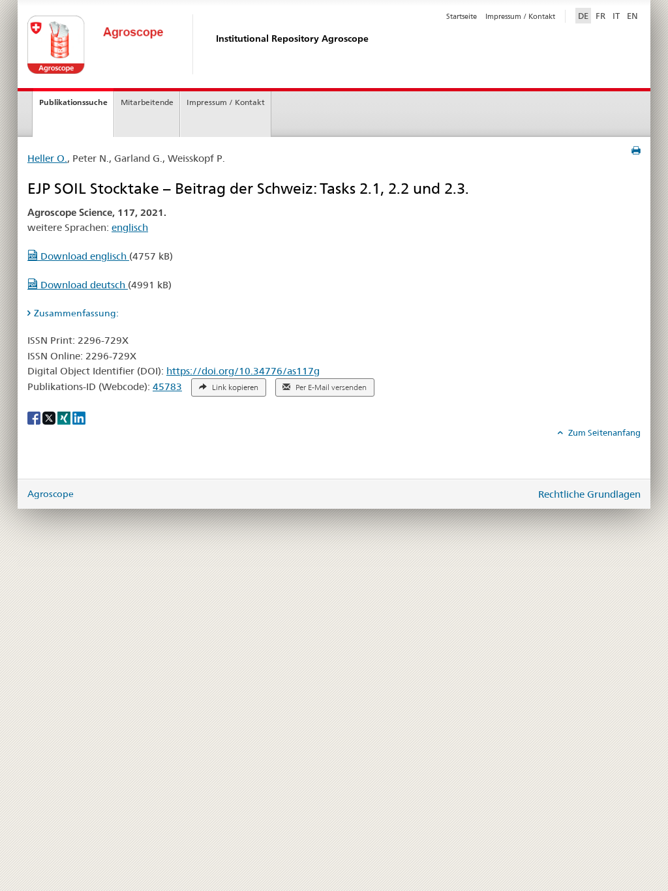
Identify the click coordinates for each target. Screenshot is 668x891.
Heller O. (47, 158)
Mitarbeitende (147, 102)
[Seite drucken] (636, 150)
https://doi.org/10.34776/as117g (243, 371)
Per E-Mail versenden (330, 387)
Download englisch (83, 256)
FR (600, 15)
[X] (49, 417)
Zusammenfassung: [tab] (76, 313)
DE (584, 15)
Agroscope (50, 494)
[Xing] (64, 417)
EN (632, 15)
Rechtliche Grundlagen (589, 494)
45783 (167, 386)
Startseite (461, 16)
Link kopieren (234, 387)
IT (616, 15)
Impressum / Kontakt (520, 16)
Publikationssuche (73, 102)
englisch (130, 227)
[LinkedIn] (78, 417)
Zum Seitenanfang (603, 432)
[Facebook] (34, 417)
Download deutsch (83, 285)
